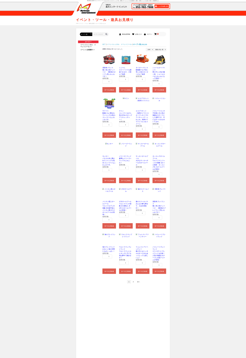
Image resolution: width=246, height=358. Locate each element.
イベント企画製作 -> (87, 50)
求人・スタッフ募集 (162, 13)
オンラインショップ (126, 13)
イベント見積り (140, 13)
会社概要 (150, 13)
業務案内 (114, 13)
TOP (77, 23)
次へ (138, 282)
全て (104, 44)
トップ (106, 13)
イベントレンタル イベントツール (119, 44)
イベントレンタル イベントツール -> (88, 45)
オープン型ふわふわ (140, 44)
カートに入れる (109, 90)
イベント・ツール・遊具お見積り (87, 23)
